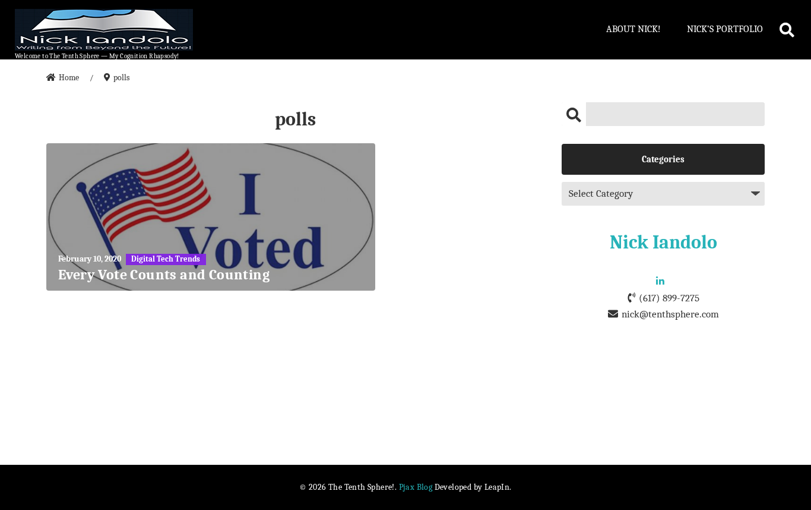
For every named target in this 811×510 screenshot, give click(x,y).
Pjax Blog (416, 487)
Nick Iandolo (663, 242)
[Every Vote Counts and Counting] (210, 217)
